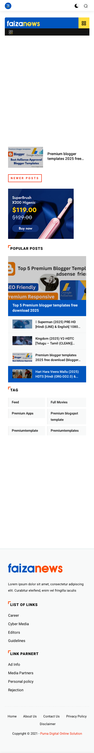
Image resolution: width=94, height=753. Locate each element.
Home (12, 716)
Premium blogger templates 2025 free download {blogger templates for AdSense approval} (66, 156)
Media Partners (20, 673)
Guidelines (16, 640)
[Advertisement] (47, 89)
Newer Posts (25, 178)
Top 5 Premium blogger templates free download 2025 (45, 308)
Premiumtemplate (25, 431)
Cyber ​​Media (18, 624)
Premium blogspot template (64, 416)
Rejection (15, 690)
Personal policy (20, 681)
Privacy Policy (76, 716)
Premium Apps (22, 413)
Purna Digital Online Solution (61, 734)
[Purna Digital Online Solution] (23, 24)
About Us (30, 716)
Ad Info (14, 664)
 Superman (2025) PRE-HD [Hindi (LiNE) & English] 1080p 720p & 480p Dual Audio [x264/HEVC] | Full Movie (57, 324)
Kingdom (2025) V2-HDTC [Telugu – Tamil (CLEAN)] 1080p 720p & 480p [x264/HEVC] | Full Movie (54, 341)
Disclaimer (48, 724)
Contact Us (51, 716)
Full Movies (59, 402)
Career (13, 615)
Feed (15, 402)
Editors (14, 632)
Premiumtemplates (65, 431)
